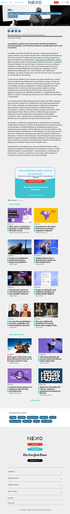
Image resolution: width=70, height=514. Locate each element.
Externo (10, 354)
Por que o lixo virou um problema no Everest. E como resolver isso (20, 359)
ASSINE (56, 2)
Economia (21, 417)
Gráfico (37, 224)
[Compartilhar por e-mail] (16, 31)
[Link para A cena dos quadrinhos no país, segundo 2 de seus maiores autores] (20, 310)
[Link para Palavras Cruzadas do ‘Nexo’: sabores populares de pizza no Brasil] (50, 375)
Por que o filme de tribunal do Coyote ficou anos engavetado (46, 323)
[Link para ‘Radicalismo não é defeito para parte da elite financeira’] (46, 246)
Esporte (36, 421)
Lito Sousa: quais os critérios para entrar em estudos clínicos (19, 292)
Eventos (11, 503)
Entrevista (37, 255)
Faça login (35, 449)
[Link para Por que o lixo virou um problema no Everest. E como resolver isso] (20, 345)
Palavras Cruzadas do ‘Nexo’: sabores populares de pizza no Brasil (50, 390)
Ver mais (35, 400)
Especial (10, 384)
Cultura (53, 417)
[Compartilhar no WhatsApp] (19, 31)
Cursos (10, 498)
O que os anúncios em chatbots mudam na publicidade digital (46, 292)
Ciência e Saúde (15, 421)
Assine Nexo (35, 444)
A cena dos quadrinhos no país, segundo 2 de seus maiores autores (20, 323)
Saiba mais (20, 200)
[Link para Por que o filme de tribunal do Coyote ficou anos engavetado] (46, 310)
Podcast (10, 224)
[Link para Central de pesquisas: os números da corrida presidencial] (20, 375)
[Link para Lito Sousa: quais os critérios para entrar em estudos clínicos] (20, 278)
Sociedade (43, 417)
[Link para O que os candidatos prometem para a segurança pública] (20, 246)
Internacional (33, 417)
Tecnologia (27, 421)
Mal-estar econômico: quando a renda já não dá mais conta (19, 229)
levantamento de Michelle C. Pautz (48, 60)
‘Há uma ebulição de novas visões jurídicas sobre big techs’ (50, 359)
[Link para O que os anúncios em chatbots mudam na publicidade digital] (46, 278)
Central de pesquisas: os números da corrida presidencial (20, 389)
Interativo (42, 384)
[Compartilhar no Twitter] (12, 31)
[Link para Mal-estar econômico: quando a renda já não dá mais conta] (20, 215)
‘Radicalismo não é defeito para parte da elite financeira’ (45, 260)
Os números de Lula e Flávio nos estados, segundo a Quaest (46, 229)
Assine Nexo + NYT (35, 460)
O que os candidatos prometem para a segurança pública (18, 260)
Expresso (11, 255)
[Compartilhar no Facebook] (9, 31)
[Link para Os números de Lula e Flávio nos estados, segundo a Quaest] (46, 215)
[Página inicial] (35, 2)
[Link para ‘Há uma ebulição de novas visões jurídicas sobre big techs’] (50, 345)
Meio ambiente (46, 421)
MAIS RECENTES (18, 2)
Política (13, 417)
